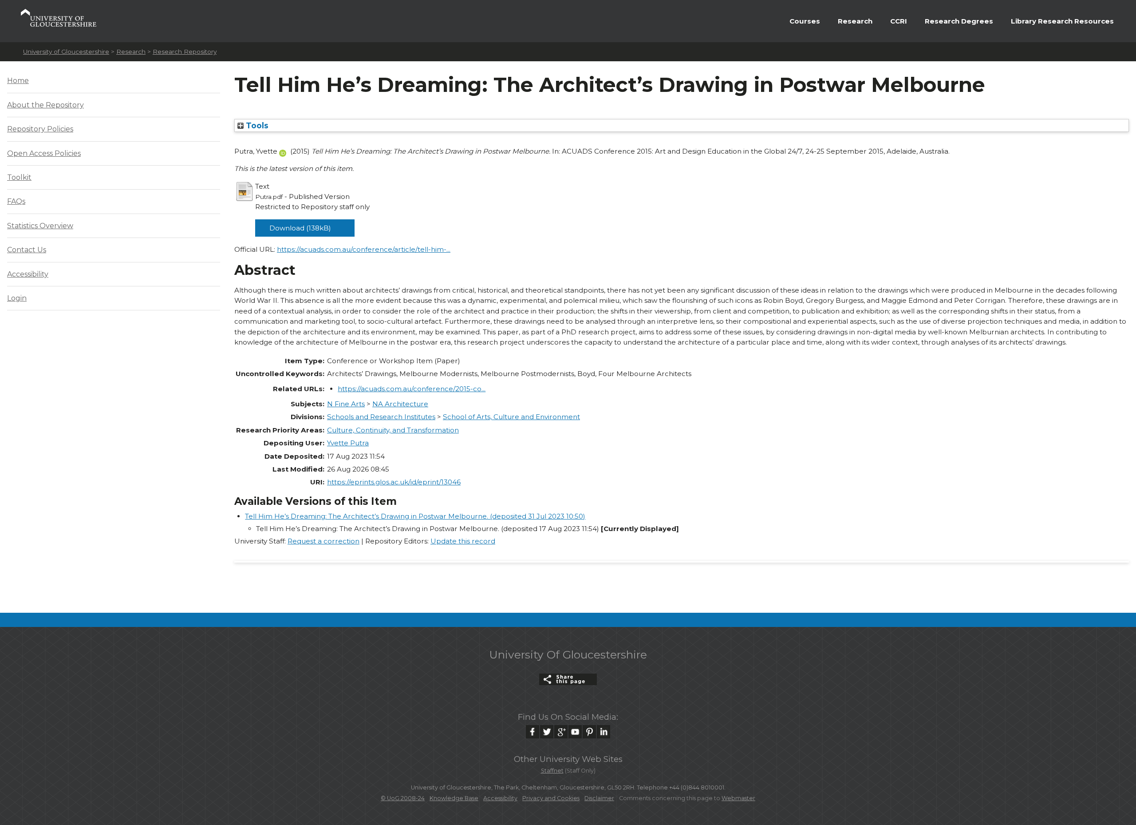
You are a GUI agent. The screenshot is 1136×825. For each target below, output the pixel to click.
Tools (256, 125)
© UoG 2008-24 (403, 798)
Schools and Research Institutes (381, 416)
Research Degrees (959, 21)
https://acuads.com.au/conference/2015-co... (411, 389)
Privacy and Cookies (551, 798)
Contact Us (26, 250)
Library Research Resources (1062, 21)
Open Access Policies (44, 153)
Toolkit (19, 177)
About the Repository (45, 105)
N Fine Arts (346, 404)
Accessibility (27, 274)
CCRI (898, 21)
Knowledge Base (454, 798)
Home (18, 80)
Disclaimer (599, 798)
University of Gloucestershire (66, 51)
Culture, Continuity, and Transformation (393, 430)
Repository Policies (40, 129)
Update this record (462, 541)
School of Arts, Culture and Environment (511, 416)
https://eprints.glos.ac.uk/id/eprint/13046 (394, 482)
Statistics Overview (40, 226)
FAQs (16, 201)
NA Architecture (400, 404)
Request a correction (323, 541)
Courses (804, 21)
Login (17, 298)
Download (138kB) (300, 228)
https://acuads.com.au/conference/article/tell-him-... (363, 249)
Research (855, 21)
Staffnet (552, 770)
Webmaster (738, 798)
